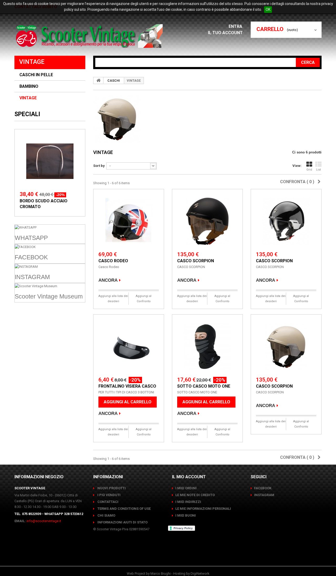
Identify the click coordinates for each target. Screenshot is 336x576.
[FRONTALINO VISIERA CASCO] (128, 346)
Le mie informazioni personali (203, 509)
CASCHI (113, 81)
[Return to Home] (98, 80)
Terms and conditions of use (124, 509)
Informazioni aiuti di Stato (122, 522)
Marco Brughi (160, 573)
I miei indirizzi (188, 502)
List (318, 169)
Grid (309, 169)
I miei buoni (185, 515)
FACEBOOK (262, 488)
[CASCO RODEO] (128, 221)
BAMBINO (28, 86)
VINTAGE (28, 98)
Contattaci (107, 502)
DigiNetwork (200, 573)
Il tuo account (225, 32)
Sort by (99, 166)
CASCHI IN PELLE (36, 75)
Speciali (27, 114)
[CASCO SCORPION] (207, 221)
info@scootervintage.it (44, 521)
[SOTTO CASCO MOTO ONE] (207, 346)
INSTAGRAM (264, 495)
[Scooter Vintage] (90, 36)
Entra (236, 26)
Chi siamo (106, 515)
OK (268, 9)
